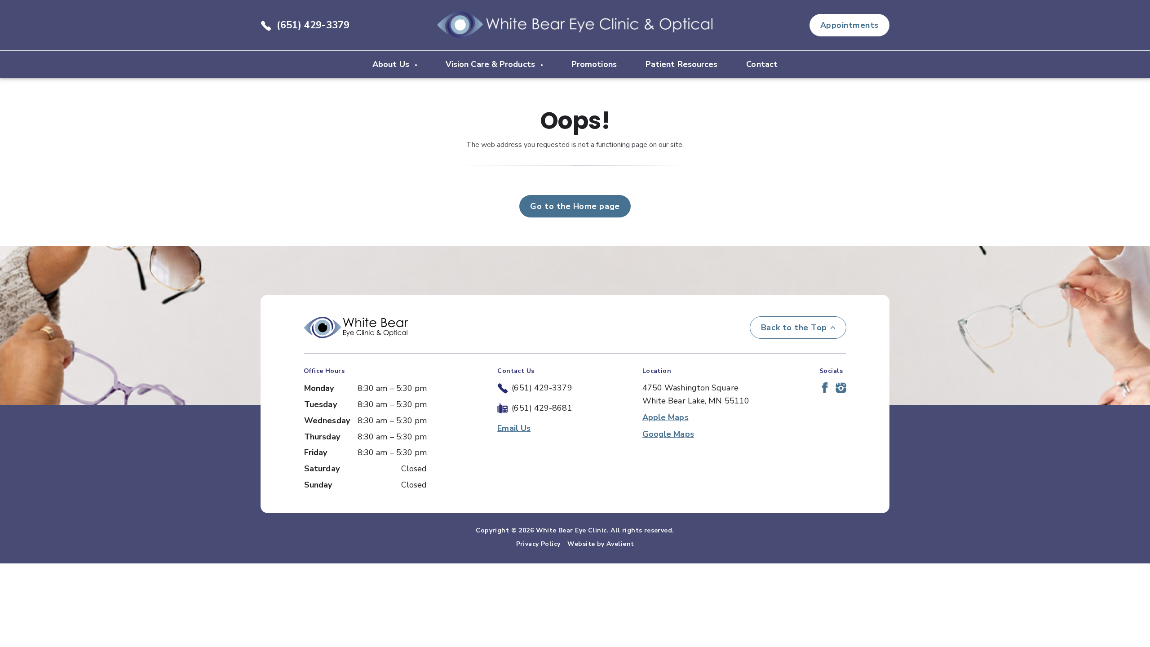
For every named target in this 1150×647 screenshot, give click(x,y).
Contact (762, 64)
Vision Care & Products (491, 64)
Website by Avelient (600, 544)
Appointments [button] (849, 25)
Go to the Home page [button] (574, 206)
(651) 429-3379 (313, 25)
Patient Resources (682, 64)
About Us (391, 64)
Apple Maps (665, 417)
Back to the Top (794, 327)
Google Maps (668, 434)
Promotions (594, 64)
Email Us (514, 428)
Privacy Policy (538, 544)
